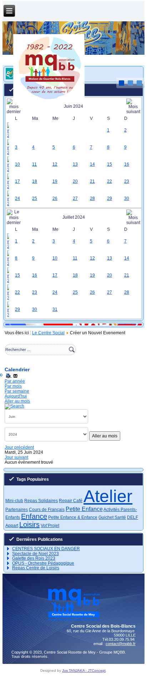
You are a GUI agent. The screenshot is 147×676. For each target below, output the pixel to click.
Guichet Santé (112, 517)
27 (75, 198)
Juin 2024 (73, 106)
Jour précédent (19, 447)
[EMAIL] (15, 375)
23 (126, 181)
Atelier (107, 496)
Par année (15, 381)
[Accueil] (49, 101)
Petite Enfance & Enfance (72, 517)
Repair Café (70, 500)
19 (54, 181)
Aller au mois (17, 401)
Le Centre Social (48, 332)
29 (109, 198)
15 (109, 164)
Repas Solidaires (41, 500)
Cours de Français (47, 509)
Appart (11, 525)
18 (34, 181)
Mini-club (14, 500)
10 (17, 164)
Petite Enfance (84, 509)
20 (75, 181)
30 (126, 198)
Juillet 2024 (73, 217)
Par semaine (17, 391)
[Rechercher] (14, 406)
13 (75, 164)
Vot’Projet (50, 525)
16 (126, 164)
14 (92, 164)
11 (34, 164)
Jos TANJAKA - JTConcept (84, 670)
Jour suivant (16, 457)
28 (92, 198)
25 (34, 198)
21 (92, 181)
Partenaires (16, 509)
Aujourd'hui (16, 396)
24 (17, 198)
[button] (133, 324)
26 (54, 198)
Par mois (13, 386)
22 (109, 181)
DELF (132, 517)
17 (17, 181)
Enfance (34, 516)
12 (54, 164)
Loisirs (29, 524)
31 (54, 309)
